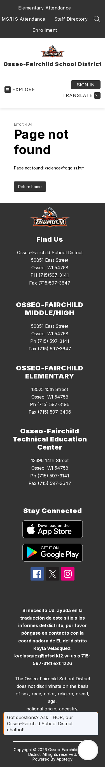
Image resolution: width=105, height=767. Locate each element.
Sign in (86, 85)
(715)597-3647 (54, 283)
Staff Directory (71, 19)
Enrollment (44, 30)
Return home (30, 186)
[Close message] (93, 714)
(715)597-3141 (54, 275)
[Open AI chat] (88, 750)
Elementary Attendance (44, 8)
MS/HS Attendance (23, 19)
